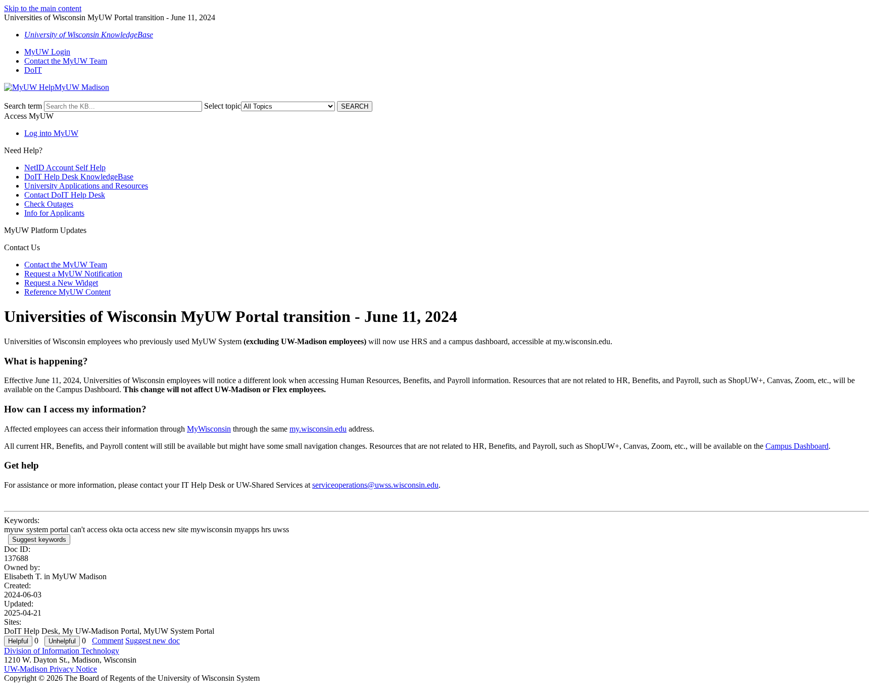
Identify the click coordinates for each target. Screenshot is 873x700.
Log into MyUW (51, 133)
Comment (107, 640)
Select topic (222, 106)
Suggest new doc (152, 640)
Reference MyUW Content (67, 292)
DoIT (33, 70)
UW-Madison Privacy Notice (50, 669)
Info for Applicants (54, 213)
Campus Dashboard (797, 446)
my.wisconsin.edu (318, 429)
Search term (23, 106)
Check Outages (48, 204)
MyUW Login (47, 52)
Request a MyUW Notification (73, 273)
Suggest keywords (39, 539)
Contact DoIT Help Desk (64, 195)
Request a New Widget (61, 282)
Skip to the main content (42, 8)
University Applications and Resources (86, 185)
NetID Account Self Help (65, 167)
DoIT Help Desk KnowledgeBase (78, 176)
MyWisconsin (209, 429)
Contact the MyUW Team (65, 61)
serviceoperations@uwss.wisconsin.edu (375, 485)
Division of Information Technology (61, 650)
